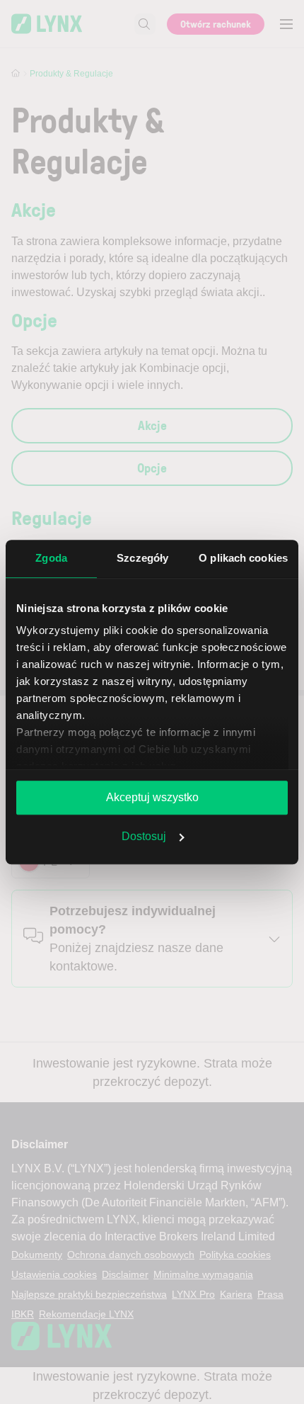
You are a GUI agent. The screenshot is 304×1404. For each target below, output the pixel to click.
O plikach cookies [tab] (243, 558)
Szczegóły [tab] (142, 558)
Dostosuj (144, 836)
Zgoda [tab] (51, 558)
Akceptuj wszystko (152, 797)
